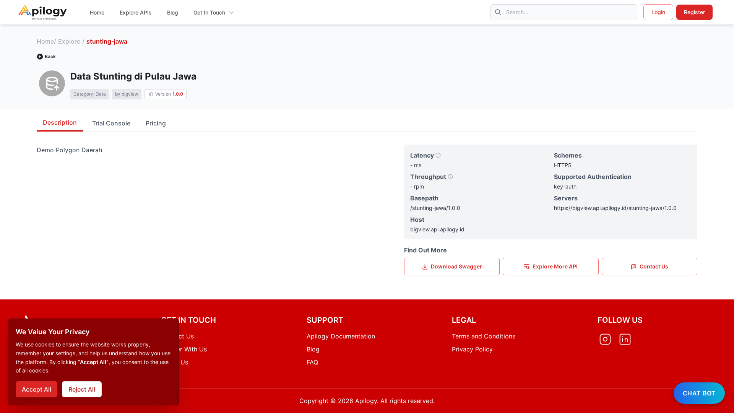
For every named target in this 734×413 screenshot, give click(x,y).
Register (694, 12)
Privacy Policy (472, 349)
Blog (313, 349)
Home (45, 41)
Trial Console (111, 123)
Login (658, 12)
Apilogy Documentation (341, 336)
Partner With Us (184, 349)
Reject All (81, 389)
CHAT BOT (699, 393)
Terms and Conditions (483, 336)
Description (60, 122)
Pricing (156, 123)
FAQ (312, 362)
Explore (69, 41)
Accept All (36, 389)
